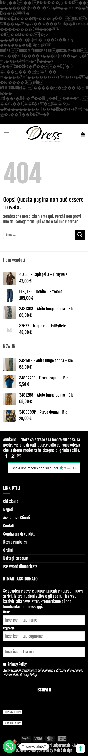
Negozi (8, 509)
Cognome (9, 628)
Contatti (9, 525)
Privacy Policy (28, 675)
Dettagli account (15, 558)
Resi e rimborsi (15, 542)
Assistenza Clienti (16, 517)
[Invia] (80, 235)
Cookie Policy (13, 722)
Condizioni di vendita (19, 534)
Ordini (8, 550)
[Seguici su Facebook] (6, 456)
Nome (6, 612)
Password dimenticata (20, 566)
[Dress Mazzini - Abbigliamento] (44, 134)
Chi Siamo (11, 501)
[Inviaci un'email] (19, 456)
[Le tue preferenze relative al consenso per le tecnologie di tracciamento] (80, 748)
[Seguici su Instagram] (13, 456)
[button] (6, 134)
